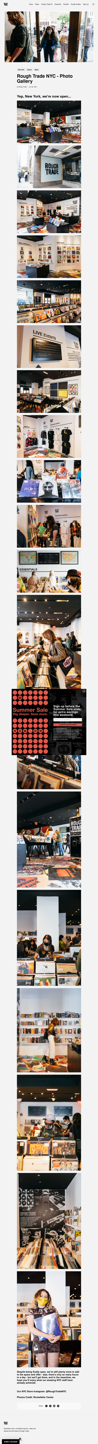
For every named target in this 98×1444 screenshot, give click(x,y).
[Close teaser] (20, 1439)
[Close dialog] (84, 691)
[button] (11, 1441)
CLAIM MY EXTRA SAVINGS (68, 724)
